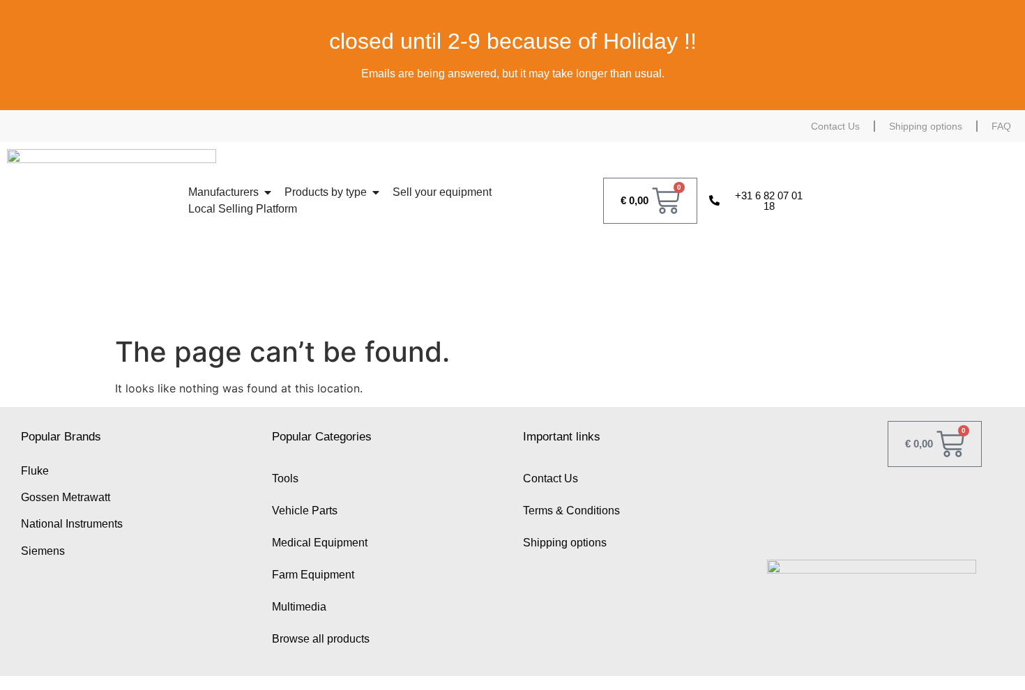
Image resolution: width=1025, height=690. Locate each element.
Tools (285, 478)
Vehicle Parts (304, 510)
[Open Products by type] (375, 192)
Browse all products (321, 639)
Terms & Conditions (571, 510)
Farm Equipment (313, 575)
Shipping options (925, 126)
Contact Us (835, 126)
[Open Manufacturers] (267, 192)
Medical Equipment (319, 543)
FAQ (1001, 126)
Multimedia (299, 607)
